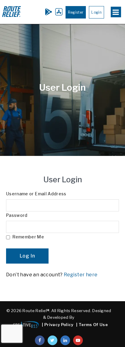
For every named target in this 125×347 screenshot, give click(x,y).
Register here (80, 275)
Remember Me (28, 236)
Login (96, 12)
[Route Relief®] (11, 16)
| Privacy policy (57, 324)
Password (17, 215)
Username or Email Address (36, 193)
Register (76, 12)
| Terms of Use (92, 324)
